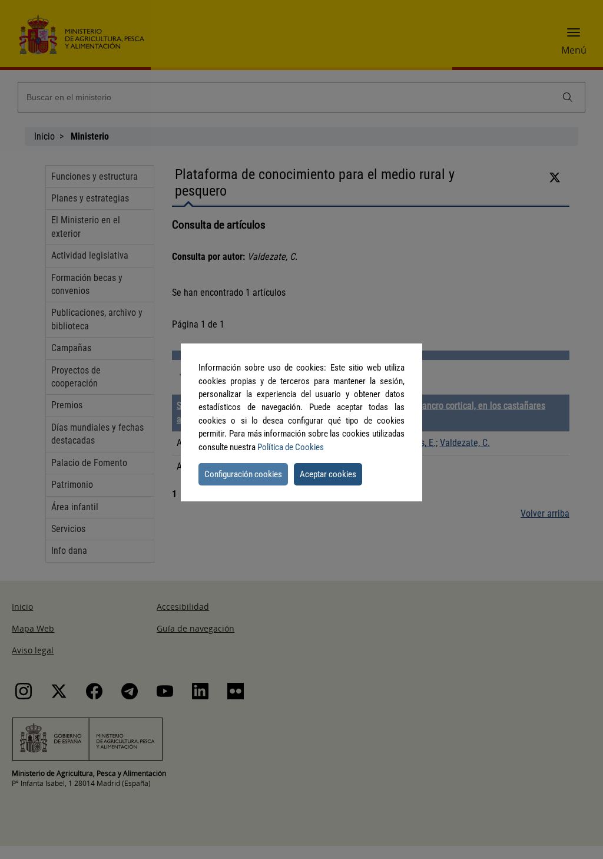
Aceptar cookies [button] (328, 474)
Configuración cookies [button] (243, 474)
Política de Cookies (290, 447)
